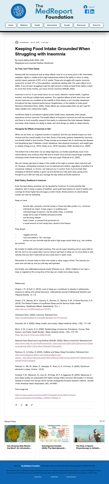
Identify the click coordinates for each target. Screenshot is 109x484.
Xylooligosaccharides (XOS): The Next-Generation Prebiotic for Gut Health (54, 447)
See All (102, 421)
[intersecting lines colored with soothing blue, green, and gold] (20, 433)
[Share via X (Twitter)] (21, 405)
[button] (81, 25)
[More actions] (92, 42)
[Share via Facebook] (16, 405)
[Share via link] (32, 405)
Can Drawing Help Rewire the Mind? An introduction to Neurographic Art (19, 447)
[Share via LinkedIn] (27, 405)
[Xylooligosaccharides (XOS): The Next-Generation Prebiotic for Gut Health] (54, 433)
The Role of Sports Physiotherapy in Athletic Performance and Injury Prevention (87, 447)
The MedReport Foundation (30, 466)
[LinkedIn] (92, 11)
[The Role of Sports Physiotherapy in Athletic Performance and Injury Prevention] (89, 433)
